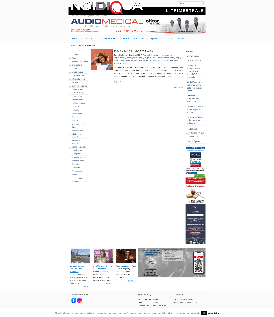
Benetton (129, 58)
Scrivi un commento (167, 55)
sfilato (147, 60)
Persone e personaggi (76, 142)
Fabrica (140, 58)
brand (135, 58)
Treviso (166, 60)
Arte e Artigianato (78, 79)
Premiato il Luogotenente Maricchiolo (193, 99)
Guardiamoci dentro (79, 86)
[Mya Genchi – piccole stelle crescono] (103, 263)
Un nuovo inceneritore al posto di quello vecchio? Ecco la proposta (194, 71)
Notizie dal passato (79, 147)
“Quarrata (121, 58)
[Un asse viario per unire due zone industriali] (80, 263)
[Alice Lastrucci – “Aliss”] (126, 263)
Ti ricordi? (75, 69)
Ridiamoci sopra (78, 161)
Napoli (172, 58)
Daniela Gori (120, 55)
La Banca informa (78, 103)
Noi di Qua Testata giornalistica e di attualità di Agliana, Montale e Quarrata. (137, 8)
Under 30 (75, 121)
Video (74, 58)
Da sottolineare (77, 100)
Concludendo (77, 171)
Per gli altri (76, 82)
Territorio (75, 117)
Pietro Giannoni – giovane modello (133, 50)
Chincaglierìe (77, 65)
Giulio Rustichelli (157, 58)
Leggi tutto (213, 313)
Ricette (74, 175)
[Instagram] (79, 302)
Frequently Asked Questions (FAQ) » (152, 305)
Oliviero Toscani (119, 60)
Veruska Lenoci (119, 63)
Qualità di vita (77, 150)
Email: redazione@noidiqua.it (185, 303)
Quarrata (154, 55)
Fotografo (147, 58)
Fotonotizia (76, 168)
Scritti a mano (77, 114)
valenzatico (174, 60)
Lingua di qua (77, 178)
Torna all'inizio (178, 87)
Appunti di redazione (80, 62)
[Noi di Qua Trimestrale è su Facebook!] (73, 302)
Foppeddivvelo (77, 131)
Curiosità (75, 164)
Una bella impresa (79, 182)
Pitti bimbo (141, 60)
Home (73, 45)
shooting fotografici (156, 60)
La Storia (75, 110)
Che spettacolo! (78, 75)
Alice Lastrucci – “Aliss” (126, 266)
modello (166, 58)
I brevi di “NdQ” (77, 93)
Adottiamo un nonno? (77, 135)
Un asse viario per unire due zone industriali (195, 120)
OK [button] (204, 313)
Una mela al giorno (79, 157)
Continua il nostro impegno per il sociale (195, 109)
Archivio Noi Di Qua (196, 133)
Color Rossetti (77, 89)
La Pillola (75, 107)
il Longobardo (77, 154)
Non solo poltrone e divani (79, 125)
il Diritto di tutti (77, 96)
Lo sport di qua (77, 72)
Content (75, 55)
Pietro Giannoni (131, 60)
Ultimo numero (194, 137)
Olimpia (177, 58)
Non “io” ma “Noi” (195, 60)
